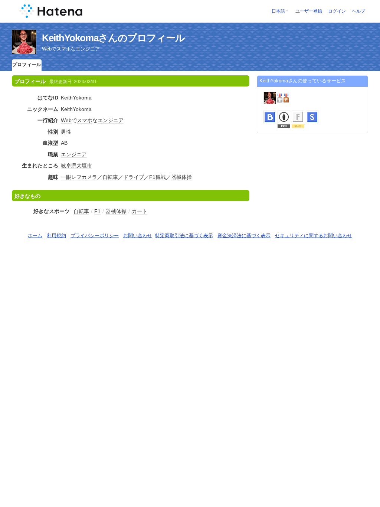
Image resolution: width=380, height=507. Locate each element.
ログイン (337, 11)
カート (139, 211)
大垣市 (84, 166)
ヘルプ (358, 11)
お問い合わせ (137, 235)
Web (66, 120)
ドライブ (133, 177)
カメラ (89, 177)
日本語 (278, 11)
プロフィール (26, 64)
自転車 (110, 177)
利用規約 (56, 235)
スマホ (84, 120)
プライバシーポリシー (95, 235)
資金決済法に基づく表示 (244, 235)
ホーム (35, 235)
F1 (152, 177)
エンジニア (111, 120)
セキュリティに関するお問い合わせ (313, 235)
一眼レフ (71, 177)
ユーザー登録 (308, 11)
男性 (66, 132)
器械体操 (181, 177)
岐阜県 (68, 166)
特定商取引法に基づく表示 (184, 235)
